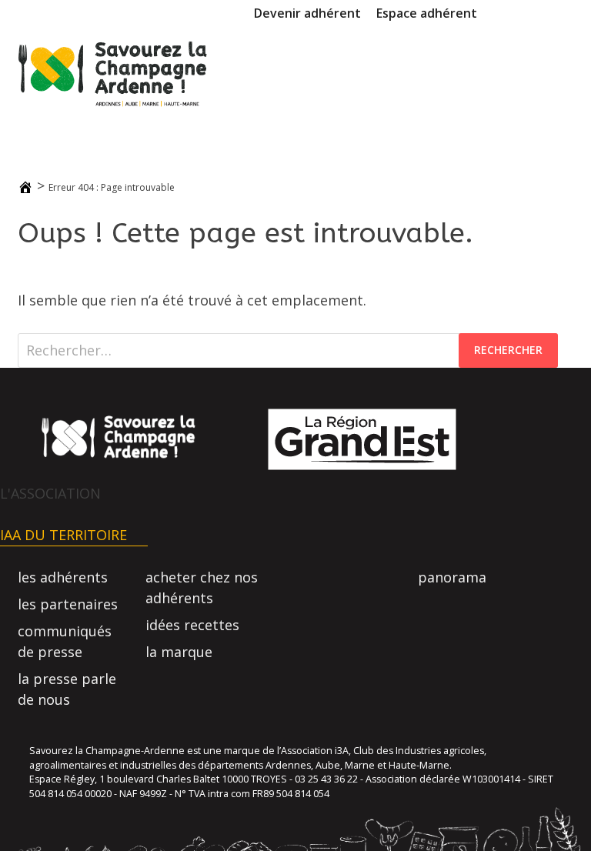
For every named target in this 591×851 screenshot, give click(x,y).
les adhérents (63, 577)
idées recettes (192, 625)
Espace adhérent (426, 13)
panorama (452, 577)
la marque (178, 651)
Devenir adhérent (307, 13)
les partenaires (68, 604)
